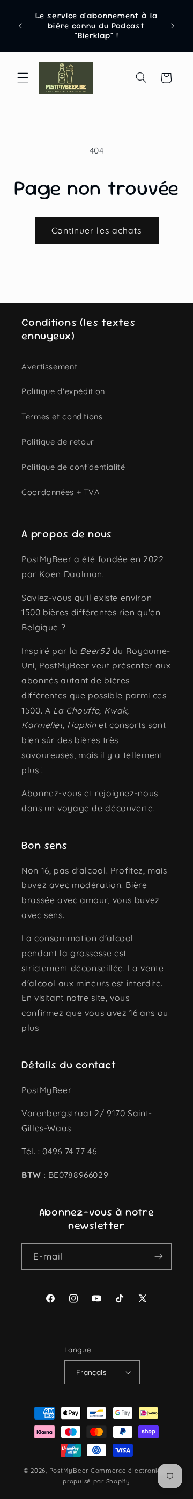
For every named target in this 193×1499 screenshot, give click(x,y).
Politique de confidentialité (73, 467)
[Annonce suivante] (172, 26)
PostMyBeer (68, 1470)
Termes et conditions (62, 416)
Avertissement (49, 366)
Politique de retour (57, 441)
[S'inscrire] (158, 1256)
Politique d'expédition (63, 391)
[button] (22, 78)
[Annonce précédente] (20, 26)
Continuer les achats (96, 230)
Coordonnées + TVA (60, 492)
